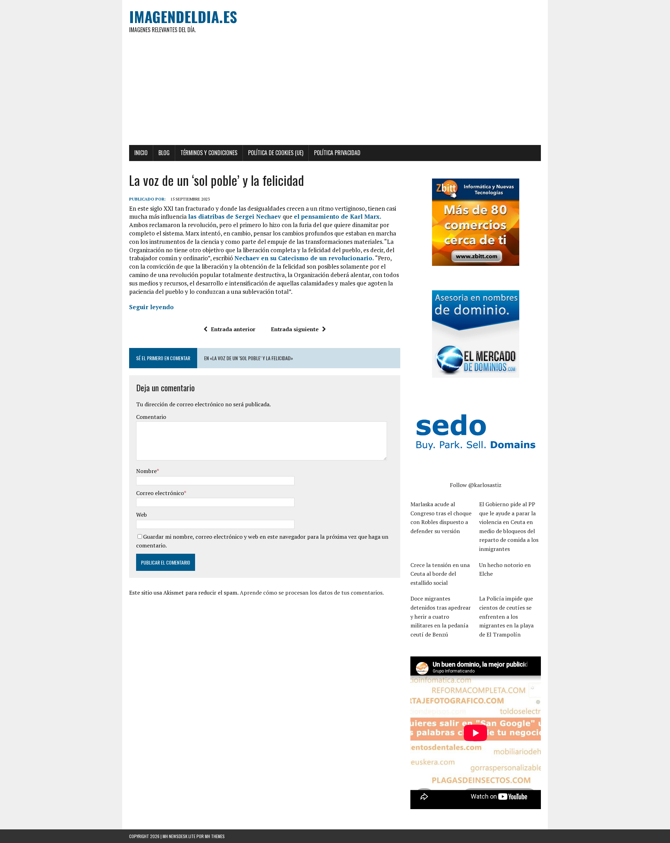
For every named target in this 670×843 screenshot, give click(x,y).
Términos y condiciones (208, 152)
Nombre (146, 471)
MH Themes (215, 836)
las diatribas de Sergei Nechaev (235, 216)
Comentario (151, 417)
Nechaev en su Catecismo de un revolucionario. (304, 258)
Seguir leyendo (151, 307)
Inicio (141, 152)
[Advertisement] (335, 92)
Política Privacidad (337, 152)
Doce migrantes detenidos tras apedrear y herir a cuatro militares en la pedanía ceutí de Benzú (440, 616)
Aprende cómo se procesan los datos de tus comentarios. (312, 592)
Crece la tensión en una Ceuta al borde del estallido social (440, 574)
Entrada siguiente (295, 329)
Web (141, 514)
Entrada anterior (233, 329)
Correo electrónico (160, 493)
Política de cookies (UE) (275, 152)
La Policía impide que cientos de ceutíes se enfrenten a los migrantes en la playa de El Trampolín (506, 616)
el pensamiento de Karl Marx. (337, 216)
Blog (164, 152)
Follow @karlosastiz (475, 485)
